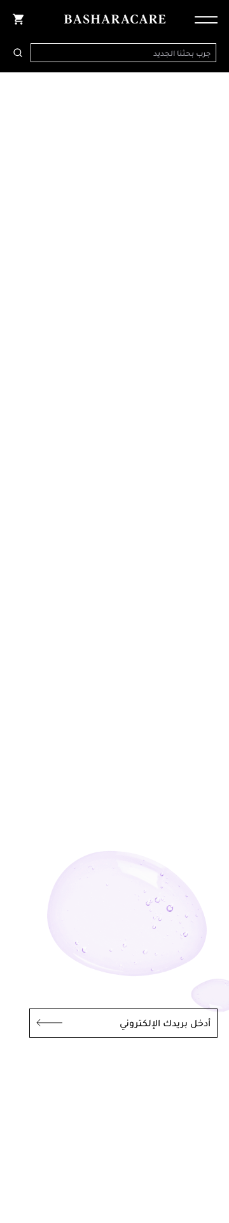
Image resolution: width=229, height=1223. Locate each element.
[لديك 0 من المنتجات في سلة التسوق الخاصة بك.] (17, 19)
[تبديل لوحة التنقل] (202, 19)
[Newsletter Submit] (45, 1023)
